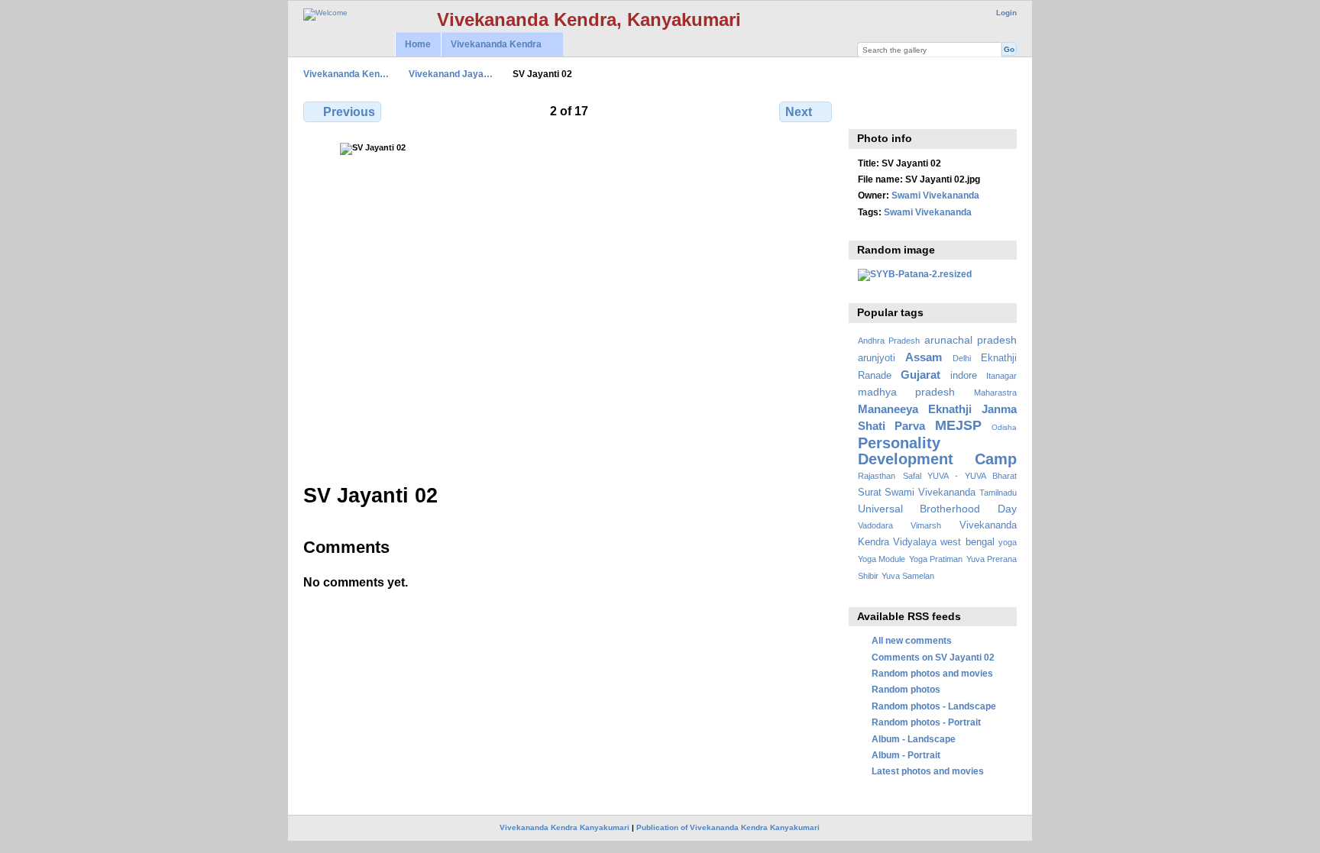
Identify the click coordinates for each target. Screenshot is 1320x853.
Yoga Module (881, 559)
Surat (870, 492)
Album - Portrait (906, 755)
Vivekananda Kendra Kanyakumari (564, 827)
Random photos (906, 689)
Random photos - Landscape (934, 706)
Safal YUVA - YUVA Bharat (960, 475)
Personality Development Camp (937, 451)
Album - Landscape (914, 739)
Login (1006, 12)
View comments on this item (865, 110)
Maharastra (995, 392)
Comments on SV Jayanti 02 (933, 657)
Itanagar (1001, 375)
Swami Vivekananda (935, 195)
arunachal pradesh (970, 340)
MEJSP (958, 425)
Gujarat (920, 374)
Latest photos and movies (928, 771)
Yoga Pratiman (935, 559)
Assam (923, 357)
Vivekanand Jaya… (451, 74)
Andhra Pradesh (889, 340)
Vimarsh (926, 525)
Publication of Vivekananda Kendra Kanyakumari (728, 827)
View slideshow (898, 110)
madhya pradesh (907, 392)
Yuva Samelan (908, 575)
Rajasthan (876, 475)
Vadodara (875, 525)
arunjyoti (876, 358)
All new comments (912, 640)
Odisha (1004, 427)
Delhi (962, 358)
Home (418, 44)
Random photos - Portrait (926, 722)
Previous (349, 111)
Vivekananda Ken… (346, 74)
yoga (1007, 542)
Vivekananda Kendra (491, 44)
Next (798, 111)
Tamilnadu (998, 492)
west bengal (967, 542)
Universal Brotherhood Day (937, 508)
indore (963, 375)
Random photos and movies (932, 673)
